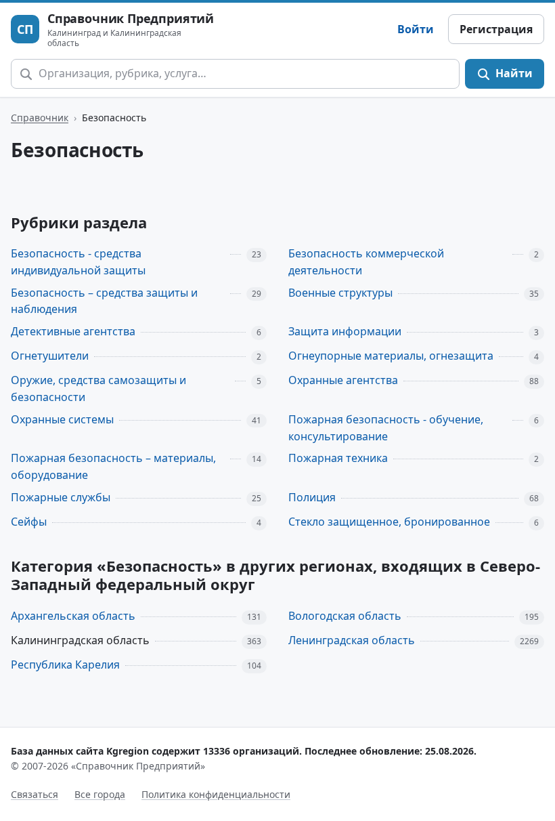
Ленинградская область (351, 640)
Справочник (39, 117)
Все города (99, 794)
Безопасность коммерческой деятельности (366, 262)
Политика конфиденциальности (215, 794)
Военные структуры (340, 292)
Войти (415, 29)
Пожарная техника (338, 457)
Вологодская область (344, 615)
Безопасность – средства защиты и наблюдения (104, 301)
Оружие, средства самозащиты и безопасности (98, 388)
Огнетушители (50, 355)
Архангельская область (73, 615)
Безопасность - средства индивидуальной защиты (78, 262)
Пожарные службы (60, 497)
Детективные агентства (73, 331)
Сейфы (29, 521)
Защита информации (344, 331)
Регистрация (496, 29)
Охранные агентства (343, 380)
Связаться (34, 794)
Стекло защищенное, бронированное (389, 521)
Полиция (312, 497)
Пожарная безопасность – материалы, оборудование (113, 466)
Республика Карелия (65, 664)
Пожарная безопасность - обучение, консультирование (385, 428)
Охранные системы (62, 419)
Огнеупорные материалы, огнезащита (390, 355)
